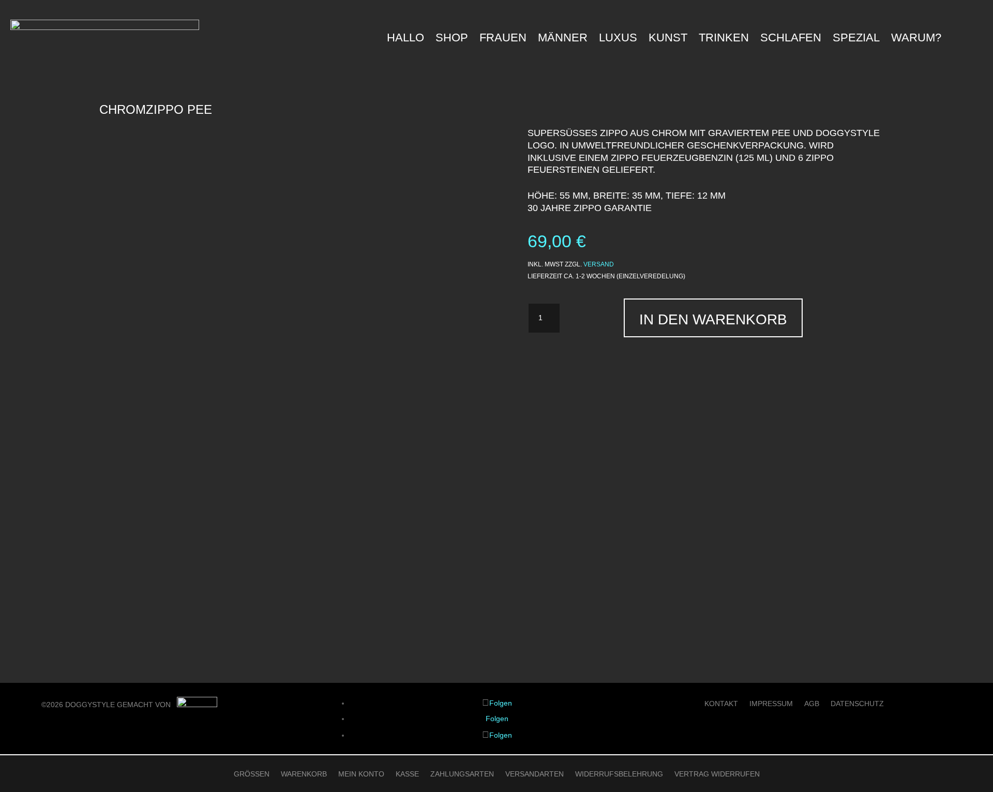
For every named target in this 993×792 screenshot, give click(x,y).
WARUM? (916, 39)
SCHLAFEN (790, 39)
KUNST (668, 39)
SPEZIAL (856, 39)
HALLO (405, 39)
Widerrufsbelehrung (619, 774)
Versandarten (534, 774)
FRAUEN (502, 39)
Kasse (407, 774)
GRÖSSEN (251, 774)
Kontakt (721, 704)
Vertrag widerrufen (717, 774)
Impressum (771, 704)
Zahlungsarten (462, 774)
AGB (811, 704)
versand (598, 264)
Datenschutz (857, 704)
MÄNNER (563, 39)
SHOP (451, 39)
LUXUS (618, 39)
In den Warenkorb (713, 319)
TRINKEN (724, 39)
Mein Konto (361, 774)
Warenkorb (304, 774)
